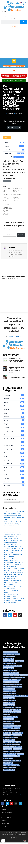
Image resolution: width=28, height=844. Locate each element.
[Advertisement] (14, 43)
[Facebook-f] (5, 615)
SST (20, 753)
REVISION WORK (11, 654)
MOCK (19, 661)
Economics (10, 691)
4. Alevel (13, 406)
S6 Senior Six (13, 474)
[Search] (23, 22)
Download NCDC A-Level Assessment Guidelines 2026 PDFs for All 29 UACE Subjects (17, 360)
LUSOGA (18, 749)
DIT (6, 714)
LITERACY (9, 689)
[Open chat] (3, 840)
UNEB (17, 709)
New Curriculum (11, 721)
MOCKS (20, 677)
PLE (17, 707)
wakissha (9, 703)
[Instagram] (20, 615)
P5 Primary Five (13, 445)
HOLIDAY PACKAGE (12, 679)
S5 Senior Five (13, 471)
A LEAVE (13, 420)
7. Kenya (13, 416)
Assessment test (11, 744)
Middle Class (13, 427)
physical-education (12, 746)
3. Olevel (13, 402)
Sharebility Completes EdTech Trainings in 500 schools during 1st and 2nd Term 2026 (17, 368)
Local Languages (11, 756)
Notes (7, 749)
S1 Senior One (13, 456)
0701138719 (19, 336)
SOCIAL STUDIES (11, 672)
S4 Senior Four (13, 467)
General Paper (11, 716)
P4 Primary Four (13, 442)
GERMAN (8, 763)
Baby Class (13, 424)
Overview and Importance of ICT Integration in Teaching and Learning (17, 377)
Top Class (13, 478)
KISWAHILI (9, 705)
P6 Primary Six (13, 449)
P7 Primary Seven (13, 453)
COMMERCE (9, 700)
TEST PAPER (9, 770)
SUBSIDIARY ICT (11, 682)
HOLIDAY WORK (10, 737)
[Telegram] (20, 803)
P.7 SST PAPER (10, 767)
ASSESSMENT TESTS (12, 742)
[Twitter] (10, 615)
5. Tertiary (13, 409)
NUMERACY (9, 740)
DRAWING (17, 733)
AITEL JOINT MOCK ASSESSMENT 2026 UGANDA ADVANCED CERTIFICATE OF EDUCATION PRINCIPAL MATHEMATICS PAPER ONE (14, 516)
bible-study (9, 753)
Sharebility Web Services (19, 834)
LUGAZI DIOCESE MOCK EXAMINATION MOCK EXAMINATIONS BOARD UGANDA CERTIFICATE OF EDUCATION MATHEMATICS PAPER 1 (14, 598)
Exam (7, 733)
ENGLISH (9, 656)
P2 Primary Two (13, 434)
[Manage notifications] (24, 841)
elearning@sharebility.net (16, 795)
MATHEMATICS (8, 181)
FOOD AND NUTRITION (12, 735)
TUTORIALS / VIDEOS (12, 684)
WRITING (8, 758)
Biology (8, 661)
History (8, 677)
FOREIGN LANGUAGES (12, 760)
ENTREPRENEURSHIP (12, 686)
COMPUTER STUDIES (12, 666)
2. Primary (13, 398)
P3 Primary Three (13, 438)
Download (6, 137)
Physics (8, 659)
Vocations (13, 485)
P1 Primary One (13, 431)
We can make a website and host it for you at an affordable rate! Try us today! (14, 324)
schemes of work (12, 712)
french (8, 728)
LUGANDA (9, 698)
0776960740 (11, 336)
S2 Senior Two (13, 460)
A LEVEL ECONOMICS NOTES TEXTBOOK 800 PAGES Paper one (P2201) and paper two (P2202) (14, 548)
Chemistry (9, 663)
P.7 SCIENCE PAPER (11, 765)
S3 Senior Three (13, 463)
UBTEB (7, 709)
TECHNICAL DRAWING (12, 726)
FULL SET (8, 723)
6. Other (13, 413)
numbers (8, 719)
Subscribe (20, 234)
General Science (11, 751)
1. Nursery (13, 395)
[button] (14, 61)
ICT (17, 728)
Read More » (11, 363)
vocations (13, 481)
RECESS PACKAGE (11, 730)
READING (8, 707)
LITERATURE (10, 693)
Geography (10, 670)
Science (8, 668)
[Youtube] (15, 615)
